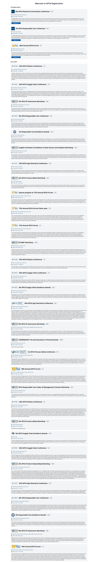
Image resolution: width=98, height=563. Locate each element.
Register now (16, 23)
